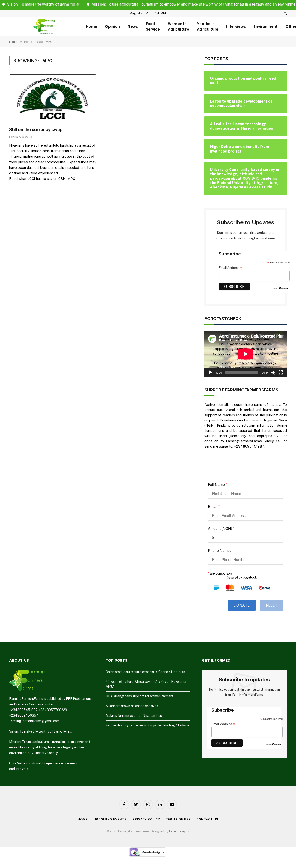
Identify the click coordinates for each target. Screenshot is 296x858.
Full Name (217, 484)
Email (214, 506)
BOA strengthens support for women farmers (139, 696)
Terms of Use (178, 819)
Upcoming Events (110, 819)
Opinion (112, 26)
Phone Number (220, 550)
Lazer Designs (179, 831)
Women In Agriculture (178, 26)
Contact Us (207, 819)
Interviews (236, 26)
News (133, 26)
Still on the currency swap (35, 129)
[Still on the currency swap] (52, 98)
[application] (245, 354)
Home (91, 26)
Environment (266, 26)
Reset (272, 605)
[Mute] (273, 372)
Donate (242, 605)
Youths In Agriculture (207, 26)
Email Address (230, 268)
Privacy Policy (146, 819)
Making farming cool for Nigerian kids (134, 715)
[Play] (210, 372)
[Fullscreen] (280, 372)
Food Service (153, 26)
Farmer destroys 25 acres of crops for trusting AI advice (147, 725)
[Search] (285, 13)
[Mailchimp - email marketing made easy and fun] (281, 288)
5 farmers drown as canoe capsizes (132, 706)
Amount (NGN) (221, 528)
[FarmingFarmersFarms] (44, 26)
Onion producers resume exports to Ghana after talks (145, 672)
